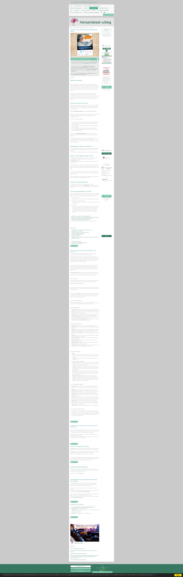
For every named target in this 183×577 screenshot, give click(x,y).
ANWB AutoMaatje (74, 509)
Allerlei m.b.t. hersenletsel (81, 27)
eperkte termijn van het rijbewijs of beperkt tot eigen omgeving (80, 232)
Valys (72, 512)
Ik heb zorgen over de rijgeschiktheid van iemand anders (79, 242)
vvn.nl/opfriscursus (81, 473)
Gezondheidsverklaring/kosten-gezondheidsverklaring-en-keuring (81, 218)
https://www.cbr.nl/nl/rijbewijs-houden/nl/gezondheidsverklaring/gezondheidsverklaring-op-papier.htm (84, 555)
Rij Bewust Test (87, 185)
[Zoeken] (101, 12)
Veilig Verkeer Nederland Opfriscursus (76, 234)
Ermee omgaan (75, 27)
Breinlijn (77, 67)
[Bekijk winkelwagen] (104, 12)
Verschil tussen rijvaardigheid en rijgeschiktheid (77, 233)
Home (71, 27)
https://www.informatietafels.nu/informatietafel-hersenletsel (78, 559)
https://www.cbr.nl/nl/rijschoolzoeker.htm (77, 497)
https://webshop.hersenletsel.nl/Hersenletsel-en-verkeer (78, 74)
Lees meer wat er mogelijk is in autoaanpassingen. (83, 491)
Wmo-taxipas (73, 513)
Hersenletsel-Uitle (86, 66)
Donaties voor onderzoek (106, 134)
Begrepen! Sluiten (178, 575)
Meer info (154, 574)
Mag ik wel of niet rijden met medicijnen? (77, 243)
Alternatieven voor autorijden (75, 238)
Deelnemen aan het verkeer (89, 27)
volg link (108, 165)
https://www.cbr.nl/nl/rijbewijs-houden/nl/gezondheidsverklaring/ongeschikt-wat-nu (82, 507)
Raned (76, 220)
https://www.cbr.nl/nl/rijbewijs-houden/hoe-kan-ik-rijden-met (78, 553)
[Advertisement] (87, 521)
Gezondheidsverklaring (73, 160)
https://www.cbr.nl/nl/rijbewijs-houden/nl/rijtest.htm (77, 548)
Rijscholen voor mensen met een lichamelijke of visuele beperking (80, 219)
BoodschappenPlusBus (74, 508)
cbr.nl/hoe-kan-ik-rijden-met (78, 111)
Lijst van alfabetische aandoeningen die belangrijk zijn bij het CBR (90, 217)
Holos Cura (103, 170)
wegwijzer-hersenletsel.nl (83, 67)
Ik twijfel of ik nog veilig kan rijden (76, 241)
